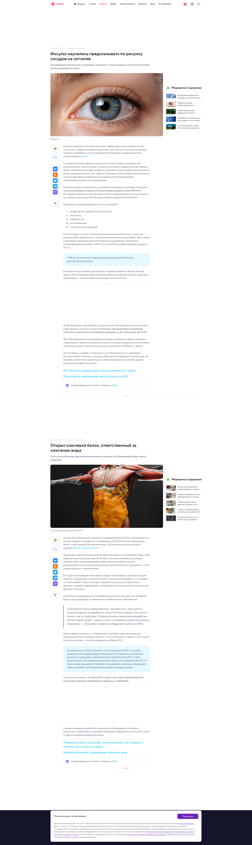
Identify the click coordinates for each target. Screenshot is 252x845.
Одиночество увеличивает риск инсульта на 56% (95, 376)
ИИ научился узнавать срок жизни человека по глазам (99, 370)
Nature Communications (86, 548)
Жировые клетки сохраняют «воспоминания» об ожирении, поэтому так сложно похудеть (103, 744)
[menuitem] (93, 4)
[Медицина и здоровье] (55, 148)
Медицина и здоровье (76, 48)
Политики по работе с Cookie (66, 834)
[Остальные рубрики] (55, 157)
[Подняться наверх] (55, 204)
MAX (114, 385)
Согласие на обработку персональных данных (147, 834)
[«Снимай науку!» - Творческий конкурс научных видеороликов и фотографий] (185, 4)
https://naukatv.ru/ (187, 823)
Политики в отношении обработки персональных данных (169, 831)
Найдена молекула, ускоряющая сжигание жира (95, 752)
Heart (85, 156)
